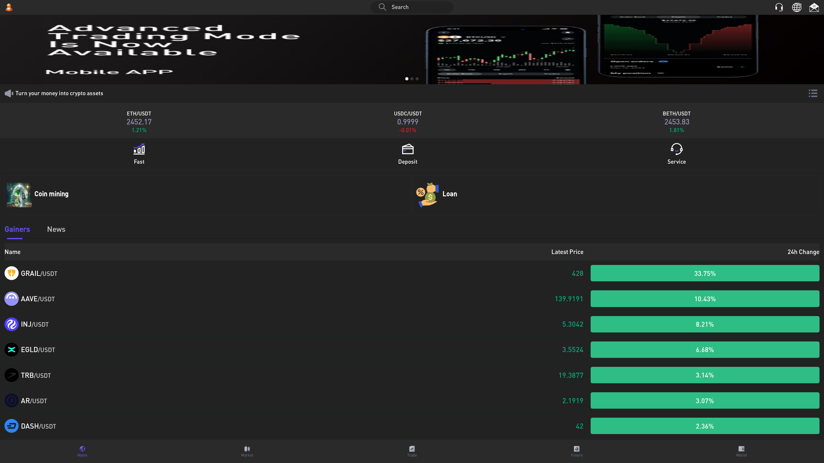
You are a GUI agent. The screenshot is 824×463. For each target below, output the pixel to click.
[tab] (82, 451)
